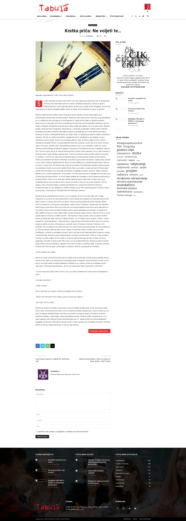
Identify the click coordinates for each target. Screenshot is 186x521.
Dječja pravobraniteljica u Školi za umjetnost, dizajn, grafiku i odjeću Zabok (94, 360)
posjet (143, 167)
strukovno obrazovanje (132, 178)
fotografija (129, 146)
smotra (133, 174)
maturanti (122, 160)
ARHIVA (135, 519)
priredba (121, 171)
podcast (134, 167)
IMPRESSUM (127, 519)
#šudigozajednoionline (129, 143)
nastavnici (123, 164)
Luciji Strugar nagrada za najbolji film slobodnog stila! (52, 360)
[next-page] (120, 130)
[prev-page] (117, 130)
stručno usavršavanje (129, 181)
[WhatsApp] (47, 346)
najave (131, 160)
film (119, 146)
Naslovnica (42, 16)
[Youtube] (143, 16)
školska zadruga (124, 195)
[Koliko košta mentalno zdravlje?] (81, 473)
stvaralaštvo (126, 185)
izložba (136, 153)
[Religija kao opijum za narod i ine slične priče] (81, 484)
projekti (131, 171)
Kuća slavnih (85, 16)
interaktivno (123, 153)
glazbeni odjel (125, 150)
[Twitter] (42, 346)
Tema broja (70, 16)
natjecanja (138, 164)
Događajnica (55, 16)
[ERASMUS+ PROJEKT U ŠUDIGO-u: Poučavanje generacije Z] (121, 121)
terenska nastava (127, 188)
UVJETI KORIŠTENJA (144, 519)
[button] (147, 16)
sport (141, 175)
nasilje (138, 160)
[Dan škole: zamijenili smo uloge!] (121, 101)
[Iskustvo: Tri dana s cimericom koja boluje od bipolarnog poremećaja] (81, 462)
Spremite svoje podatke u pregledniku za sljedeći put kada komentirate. (63, 431)
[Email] (52, 346)
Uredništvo (89, 36)
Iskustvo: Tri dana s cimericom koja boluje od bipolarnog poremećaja (99, 462)
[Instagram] (135, 16)
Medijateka (100, 16)
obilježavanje (123, 167)
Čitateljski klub (116, 16)
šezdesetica (138, 192)
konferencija (131, 156)
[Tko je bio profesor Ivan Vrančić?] (121, 111)
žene (134, 195)
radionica (122, 174)
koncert (120, 157)
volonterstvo (124, 191)
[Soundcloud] (139, 16)
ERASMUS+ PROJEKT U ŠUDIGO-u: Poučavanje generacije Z (136, 121)
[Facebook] (132, 16)
